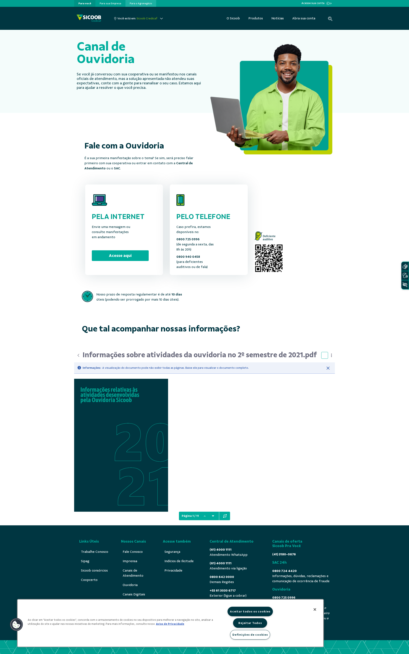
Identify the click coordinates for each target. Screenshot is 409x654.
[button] (16, 624)
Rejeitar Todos (250, 623)
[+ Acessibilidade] (405, 284)
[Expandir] (225, 516)
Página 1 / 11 (190, 515)
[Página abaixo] (213, 516)
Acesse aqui (120, 255)
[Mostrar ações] (331, 355)
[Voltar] (78, 355)
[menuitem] (84, 3)
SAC (117, 168)
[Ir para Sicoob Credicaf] (89, 18)
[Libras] (405, 266)
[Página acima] (204, 516)
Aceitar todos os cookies (250, 611)
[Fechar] (328, 368)
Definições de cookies (250, 634)
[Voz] (405, 275)
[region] (170, 623)
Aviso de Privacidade (170, 623)
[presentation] (84, 3)
